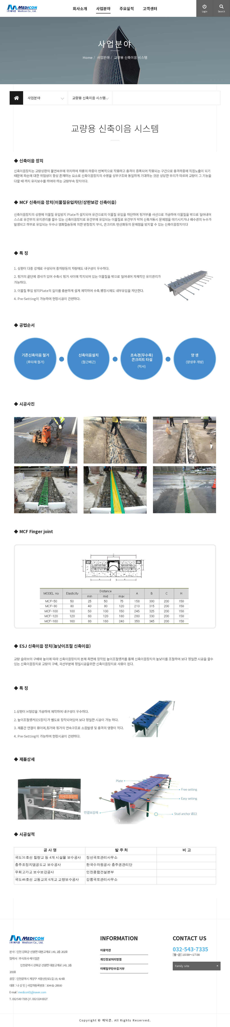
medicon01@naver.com (32, 992)
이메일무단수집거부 (112, 968)
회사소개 (80, 8)
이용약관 (105, 950)
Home (88, 57)
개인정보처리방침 (111, 959)
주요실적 (126, 8)
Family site (182, 966)
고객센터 (150, 8)
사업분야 (103, 8)
